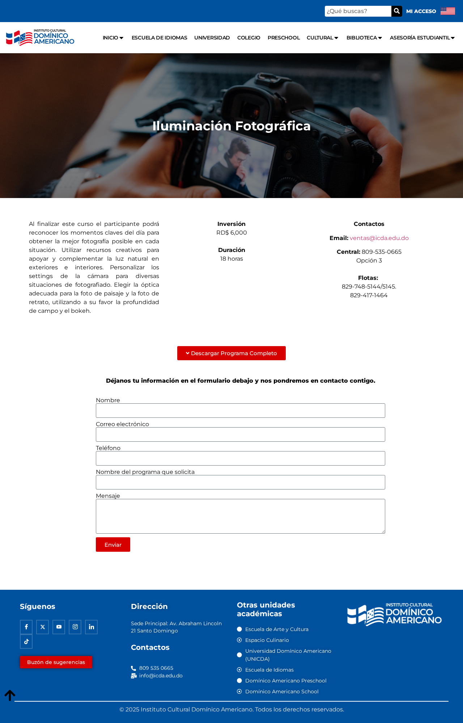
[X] (42, 627)
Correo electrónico (122, 424)
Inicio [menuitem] (110, 38)
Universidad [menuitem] (212, 38)
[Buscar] (396, 11)
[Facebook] (26, 627)
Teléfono (108, 448)
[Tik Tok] (26, 641)
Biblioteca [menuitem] (362, 38)
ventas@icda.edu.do (379, 238)
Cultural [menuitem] (320, 38)
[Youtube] (58, 627)
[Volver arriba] (10, 696)
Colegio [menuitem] (248, 38)
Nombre (108, 400)
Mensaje (108, 496)
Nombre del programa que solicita (145, 472)
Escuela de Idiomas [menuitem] (159, 38)
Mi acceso (421, 11)
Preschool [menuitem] (284, 38)
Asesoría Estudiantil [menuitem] (420, 38)
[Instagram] (75, 627)
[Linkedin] (91, 627)
